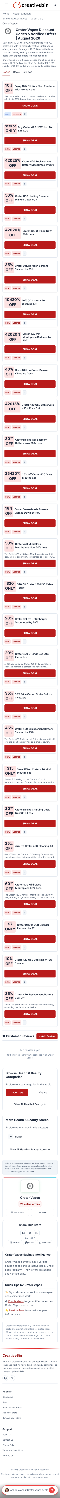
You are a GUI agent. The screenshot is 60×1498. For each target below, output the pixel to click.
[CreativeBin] (30, 5)
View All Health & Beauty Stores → (30, 1149)
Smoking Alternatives (14, 18)
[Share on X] (30, 1233)
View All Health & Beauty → (30, 1104)
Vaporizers (37, 18)
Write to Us (7, 1455)
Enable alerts (16, 1301)
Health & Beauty (22, 13)
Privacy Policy (8, 1445)
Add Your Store (9, 1412)
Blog (4, 1402)
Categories (7, 1397)
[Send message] (52, 1490)
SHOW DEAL (30, 140)
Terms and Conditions (12, 1450)
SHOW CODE (30, 105)
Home (5, 13)
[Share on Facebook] (23, 1233)
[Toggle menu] (7, 5)
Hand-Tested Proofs (12, 1407)
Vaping (43, 1092)
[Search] (54, 5)
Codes (6, 71)
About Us (7, 1434)
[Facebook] (5, 1378)
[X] (12, 1378)
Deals (16, 71)
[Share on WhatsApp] (37, 1233)
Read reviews (16, 1310)
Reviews (27, 71)
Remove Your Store (11, 1418)
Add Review (47, 1036)
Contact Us (7, 1440)
